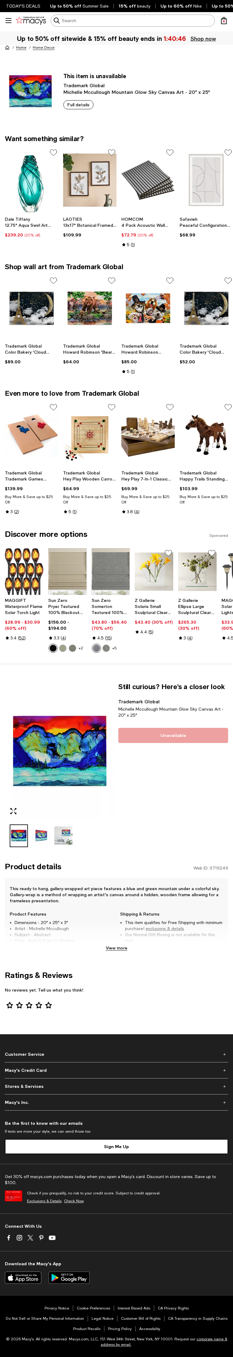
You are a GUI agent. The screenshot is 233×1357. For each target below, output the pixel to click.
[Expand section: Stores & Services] (116, 1086)
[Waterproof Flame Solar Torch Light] (24, 571)
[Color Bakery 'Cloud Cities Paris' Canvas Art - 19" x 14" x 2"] (206, 308)
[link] (31, 227)
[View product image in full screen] (13, 811)
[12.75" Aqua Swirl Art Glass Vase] (31, 180)
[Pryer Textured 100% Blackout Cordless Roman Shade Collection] (67, 571)
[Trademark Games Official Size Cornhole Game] (31, 434)
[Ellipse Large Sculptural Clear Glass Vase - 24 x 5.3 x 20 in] (197, 571)
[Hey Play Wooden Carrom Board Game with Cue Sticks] (89, 434)
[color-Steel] (72, 648)
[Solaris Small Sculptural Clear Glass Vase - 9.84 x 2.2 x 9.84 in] (154, 571)
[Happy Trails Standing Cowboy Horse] (206, 434)
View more (116, 947)
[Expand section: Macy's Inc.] (116, 1102)
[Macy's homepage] (7, 47)
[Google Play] (69, 1278)
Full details (78, 104)
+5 (114, 648)
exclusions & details (165, 928)
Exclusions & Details (44, 1201)
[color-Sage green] (62, 648)
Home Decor (44, 47)
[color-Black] (53, 648)
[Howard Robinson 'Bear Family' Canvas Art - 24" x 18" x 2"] (89, 308)
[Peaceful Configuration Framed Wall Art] (206, 180)
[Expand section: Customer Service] (116, 1054)
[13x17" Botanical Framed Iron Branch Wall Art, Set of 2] (89, 180)
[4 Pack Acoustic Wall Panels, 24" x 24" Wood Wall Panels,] (148, 180)
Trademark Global (84, 85)
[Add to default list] (53, 152)
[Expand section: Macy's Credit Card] (116, 1070)
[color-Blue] (96, 648)
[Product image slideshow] (60, 751)
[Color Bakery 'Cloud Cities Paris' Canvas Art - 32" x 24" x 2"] (31, 308)
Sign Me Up (116, 1146)
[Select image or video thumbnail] (19, 835)
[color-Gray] (106, 648)
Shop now (203, 38)
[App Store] (23, 1278)
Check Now (74, 1201)
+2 (81, 648)
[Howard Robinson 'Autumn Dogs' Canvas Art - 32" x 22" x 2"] (148, 308)
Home (21, 47)
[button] (60, 764)
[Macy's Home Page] (31, 20)
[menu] (8, 20)
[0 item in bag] (224, 20)
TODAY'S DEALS (23, 6)
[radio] (53, 648)
